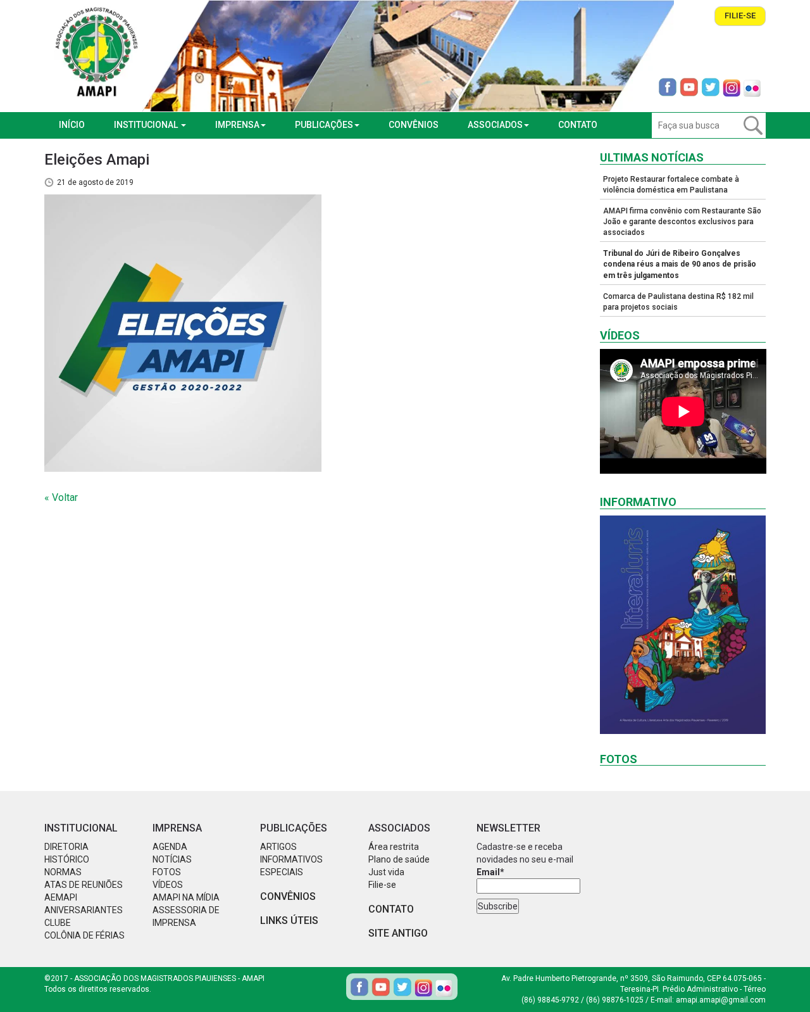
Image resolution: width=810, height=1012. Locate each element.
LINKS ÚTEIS (289, 920)
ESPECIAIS (281, 872)
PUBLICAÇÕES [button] (324, 125)
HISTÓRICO (66, 859)
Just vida (386, 872)
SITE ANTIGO (398, 933)
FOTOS (167, 872)
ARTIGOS (278, 847)
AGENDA (170, 847)
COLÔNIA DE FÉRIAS (84, 935)
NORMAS (63, 872)
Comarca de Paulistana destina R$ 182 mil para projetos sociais (678, 302)
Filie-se (740, 15)
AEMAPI (60, 897)
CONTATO (577, 125)
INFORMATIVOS (291, 859)
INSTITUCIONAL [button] (147, 125)
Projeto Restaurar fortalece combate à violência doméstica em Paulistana (671, 184)
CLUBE (57, 923)
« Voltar (61, 497)
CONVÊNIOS (414, 125)
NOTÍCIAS (172, 859)
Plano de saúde (399, 859)
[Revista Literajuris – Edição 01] (683, 624)
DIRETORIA (66, 847)
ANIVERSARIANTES (83, 910)
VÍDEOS (168, 885)
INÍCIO (72, 125)
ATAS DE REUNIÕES (83, 885)
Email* (490, 872)
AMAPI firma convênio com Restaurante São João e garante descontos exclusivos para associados (682, 221)
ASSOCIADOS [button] (495, 125)
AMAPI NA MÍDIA (186, 897)
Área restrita (393, 847)
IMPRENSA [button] (237, 125)
